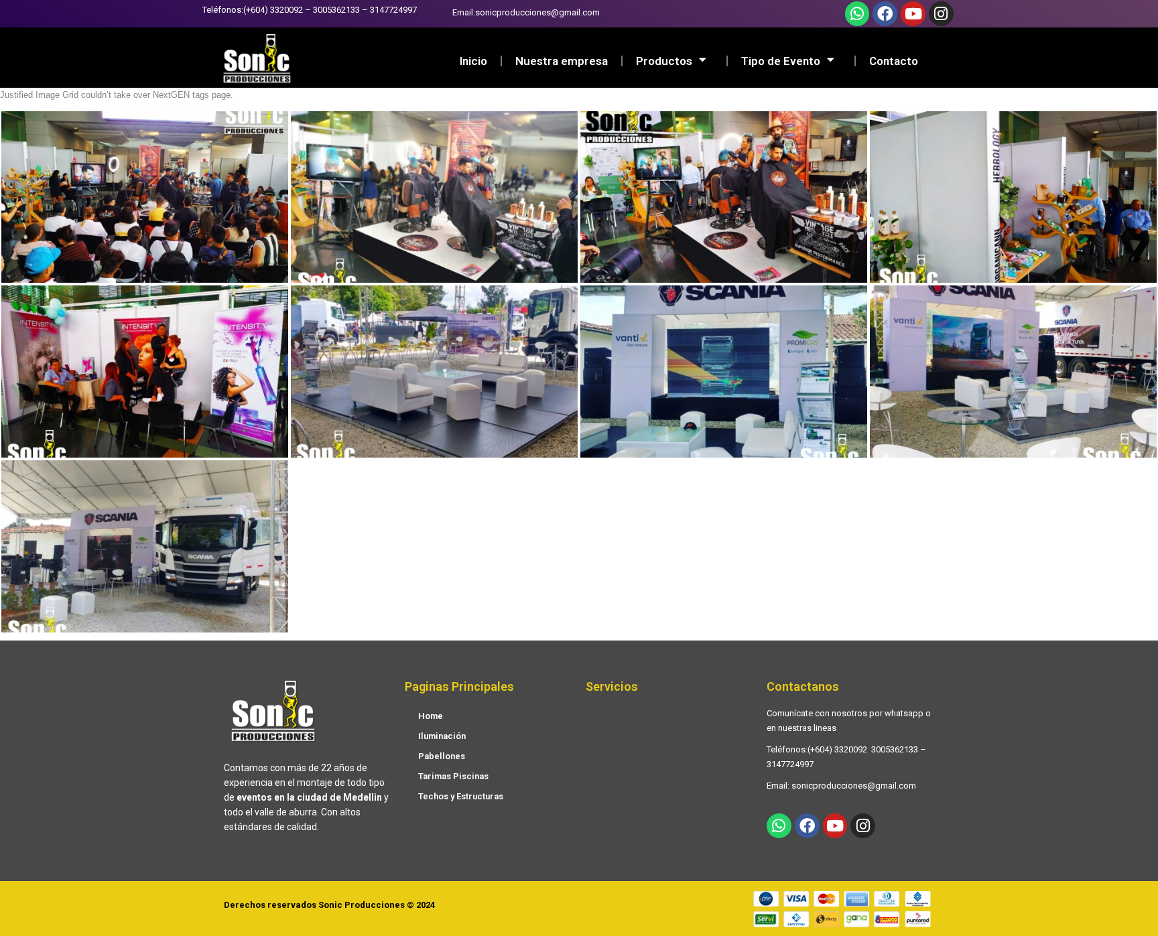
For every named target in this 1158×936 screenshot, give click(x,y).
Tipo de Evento (780, 61)
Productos (664, 61)
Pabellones (441, 756)
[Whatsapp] (857, 13)
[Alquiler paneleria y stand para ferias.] (1013, 197)
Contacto (893, 61)
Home (430, 716)
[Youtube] (913, 13)
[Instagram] (941, 13)
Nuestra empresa (561, 61)
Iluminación (442, 736)
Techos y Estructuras (460, 796)
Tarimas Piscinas (453, 776)
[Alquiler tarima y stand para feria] (144, 197)
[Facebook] (885, 13)
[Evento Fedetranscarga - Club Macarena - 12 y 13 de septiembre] (723, 371)
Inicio (473, 61)
